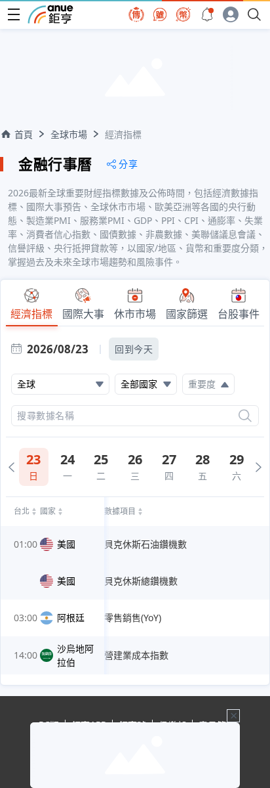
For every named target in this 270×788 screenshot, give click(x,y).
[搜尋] (245, 416)
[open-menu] (14, 14)
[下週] (258, 467)
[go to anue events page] (207, 14)
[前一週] (11, 467)
